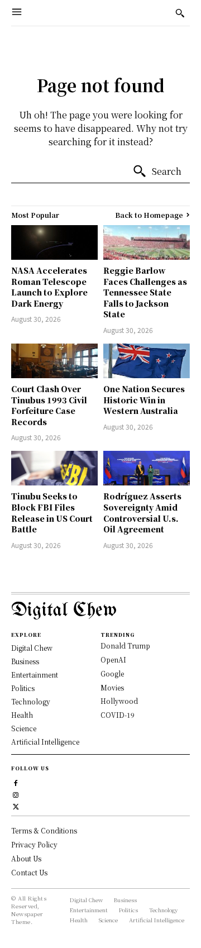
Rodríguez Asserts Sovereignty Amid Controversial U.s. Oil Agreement (142, 512)
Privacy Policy (34, 844)
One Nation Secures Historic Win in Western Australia (144, 399)
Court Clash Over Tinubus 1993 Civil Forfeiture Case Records (49, 405)
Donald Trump (125, 645)
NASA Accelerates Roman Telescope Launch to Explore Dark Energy (49, 287)
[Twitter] (16, 805)
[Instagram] (16, 793)
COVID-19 (117, 715)
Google (112, 673)
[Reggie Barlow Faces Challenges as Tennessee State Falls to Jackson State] (146, 242)
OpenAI (113, 659)
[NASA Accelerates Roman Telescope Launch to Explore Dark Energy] (54, 242)
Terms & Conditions (44, 830)
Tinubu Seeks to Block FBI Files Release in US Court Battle (52, 512)
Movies (112, 687)
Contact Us (29, 872)
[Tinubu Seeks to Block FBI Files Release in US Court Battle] (54, 468)
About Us (26, 858)
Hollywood (119, 701)
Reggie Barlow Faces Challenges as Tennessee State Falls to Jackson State (145, 292)
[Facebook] (16, 782)
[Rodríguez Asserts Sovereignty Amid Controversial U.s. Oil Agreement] (146, 468)
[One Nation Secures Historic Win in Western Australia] (146, 361)
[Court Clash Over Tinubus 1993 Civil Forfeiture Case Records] (54, 361)
